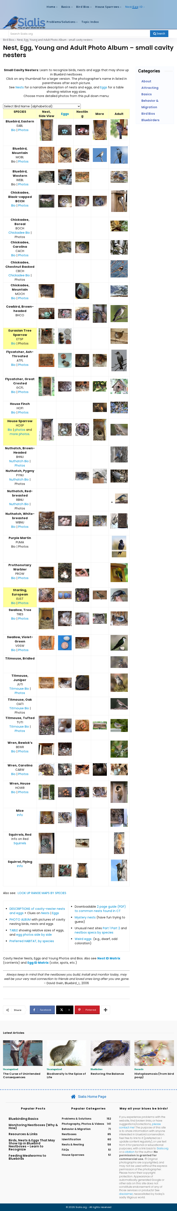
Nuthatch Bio (19, 461)
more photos (19, 434)
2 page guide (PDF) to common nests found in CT (100, 908)
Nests (20, 87)
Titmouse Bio (19, 688)
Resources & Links (23, 1134)
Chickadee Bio (19, 232)
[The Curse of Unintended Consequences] (23, 1053)
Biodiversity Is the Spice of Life (66, 1075)
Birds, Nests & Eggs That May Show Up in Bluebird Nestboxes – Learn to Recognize (32, 1145)
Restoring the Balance (107, 1074)
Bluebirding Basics (23, 1119)
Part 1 (107, 928)
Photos (23, 130)
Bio (13, 130)
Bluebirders (96, 1069)
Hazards (138, 1069)
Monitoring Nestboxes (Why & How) (33, 1126)
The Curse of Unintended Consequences (21, 1075)
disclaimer (126, 1194)
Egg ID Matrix (38, 962)
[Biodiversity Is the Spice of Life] (66, 1053)
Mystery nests (85, 917)
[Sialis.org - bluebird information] (23, 22)
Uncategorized (10, 1069)
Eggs (103, 87)
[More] (105, 1010)
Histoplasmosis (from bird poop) (154, 1075)
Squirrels (20, 843)
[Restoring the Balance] (110, 1053)
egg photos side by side (34, 934)
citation (129, 1152)
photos (20, 430)
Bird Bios (8, 40)
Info (20, 815)
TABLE (13, 930)
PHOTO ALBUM (20, 919)
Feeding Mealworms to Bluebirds (27, 1157)
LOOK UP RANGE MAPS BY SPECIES (41, 893)
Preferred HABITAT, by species (31, 941)
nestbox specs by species (94, 932)
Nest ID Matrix (108, 958)
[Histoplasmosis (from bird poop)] (154, 1053)
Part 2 (116, 928)
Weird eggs (83, 939)
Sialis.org (162, 1148)
